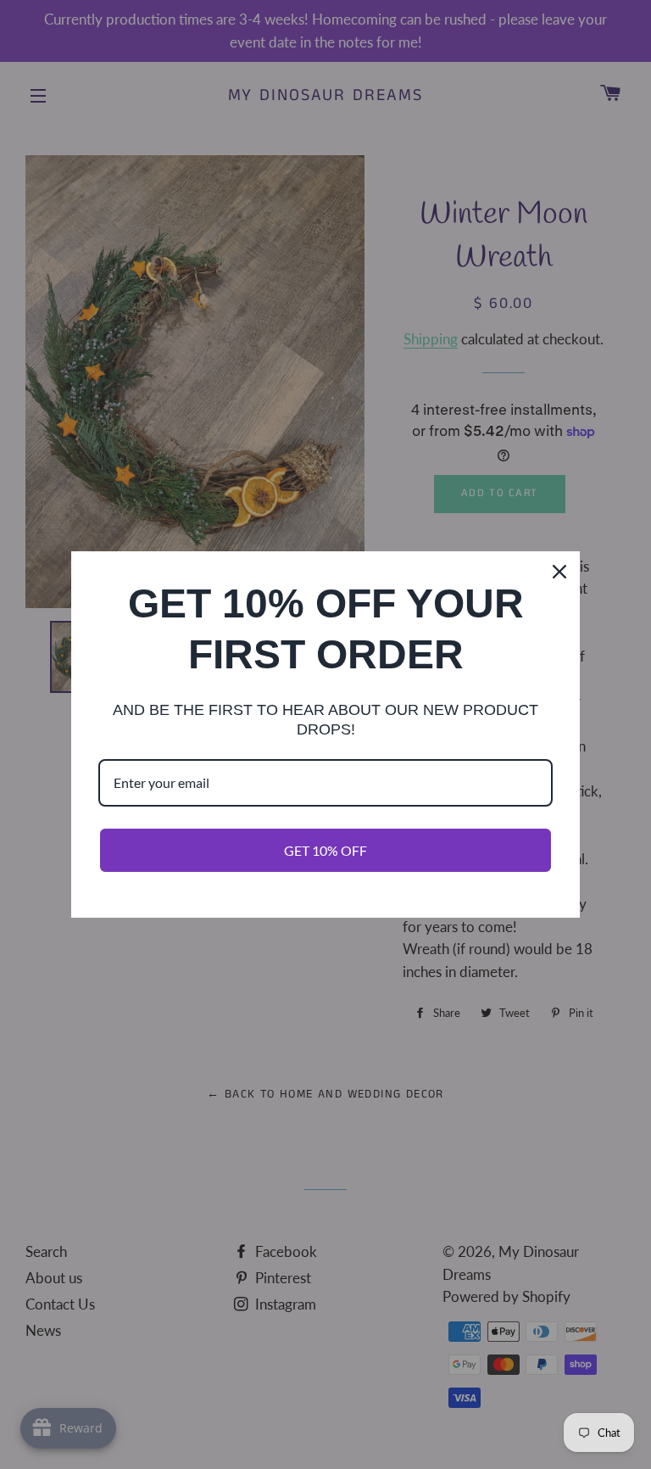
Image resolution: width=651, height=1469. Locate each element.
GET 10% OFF (325, 850)
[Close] (559, 571)
